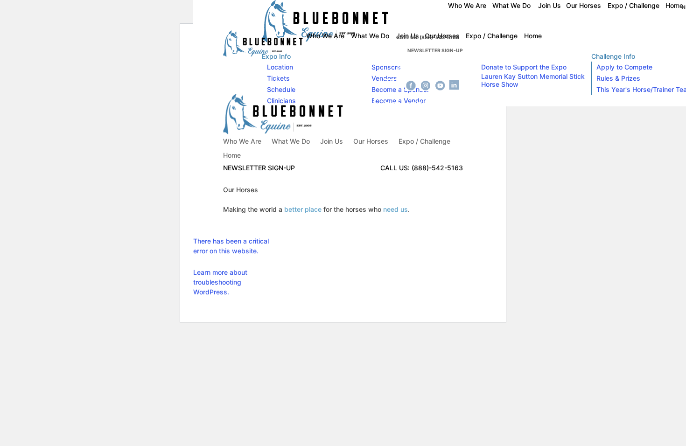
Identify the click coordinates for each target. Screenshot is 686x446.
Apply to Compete (624, 67)
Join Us (331, 141)
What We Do (291, 141)
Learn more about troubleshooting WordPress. (220, 282)
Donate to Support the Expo (524, 67)
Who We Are (242, 141)
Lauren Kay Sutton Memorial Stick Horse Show (533, 80)
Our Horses (370, 141)
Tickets (278, 78)
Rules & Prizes (618, 78)
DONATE (412, 68)
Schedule (281, 89)
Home (232, 155)
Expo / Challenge (424, 141)
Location (280, 67)
